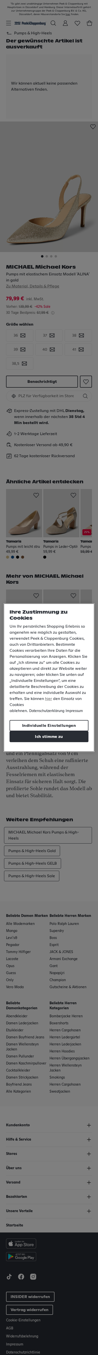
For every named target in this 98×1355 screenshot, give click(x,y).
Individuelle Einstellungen (49, 726)
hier (48, 699)
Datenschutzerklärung (46, 711)
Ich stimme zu (49, 737)
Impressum (74, 711)
